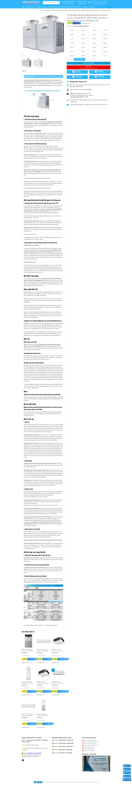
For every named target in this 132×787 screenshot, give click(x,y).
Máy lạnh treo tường (41, 7)
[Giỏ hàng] (109, 7)
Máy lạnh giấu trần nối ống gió (64, 7)
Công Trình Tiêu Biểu (89, 750)
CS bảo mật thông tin (89, 747)
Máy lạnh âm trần (30, 7)
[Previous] (24, 35)
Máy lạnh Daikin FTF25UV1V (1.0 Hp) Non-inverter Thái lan (58, 683)
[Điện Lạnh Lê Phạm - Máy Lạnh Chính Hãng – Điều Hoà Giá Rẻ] (31, 2)
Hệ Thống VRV (85, 7)
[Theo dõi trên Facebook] (23, 760)
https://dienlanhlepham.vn (34, 756)
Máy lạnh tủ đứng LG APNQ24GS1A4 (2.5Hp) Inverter (27, 683)
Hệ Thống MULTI (76, 7)
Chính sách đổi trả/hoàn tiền (91, 745)
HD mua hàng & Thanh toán (91, 742)
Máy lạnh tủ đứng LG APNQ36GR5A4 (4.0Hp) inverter (42, 715)
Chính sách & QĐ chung (90, 740)
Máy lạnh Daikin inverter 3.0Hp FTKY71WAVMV (43, 650)
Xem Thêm (105, 55)
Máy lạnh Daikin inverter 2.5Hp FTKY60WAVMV (28, 714)
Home (23, 7)
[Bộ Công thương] (37, 782)
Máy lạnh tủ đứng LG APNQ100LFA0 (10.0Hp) (27, 650)
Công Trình (92, 7)
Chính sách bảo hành (89, 749)
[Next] (62, 35)
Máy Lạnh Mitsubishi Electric (37, 625)
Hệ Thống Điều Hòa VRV (51, 625)
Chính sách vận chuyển (90, 743)
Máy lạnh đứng (51, 7)
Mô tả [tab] (24, 71)
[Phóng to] (23, 55)
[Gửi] (58, 2)
